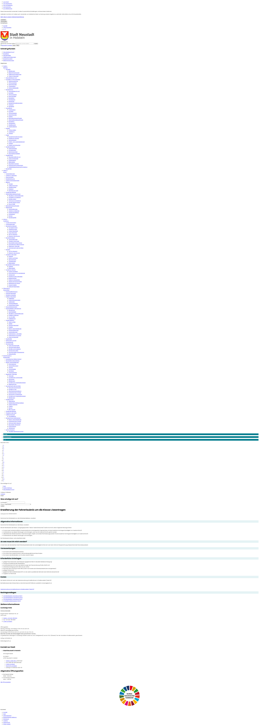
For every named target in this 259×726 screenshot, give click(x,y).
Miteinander (9, 207)
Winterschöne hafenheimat (13, 418)
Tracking (5, 720)
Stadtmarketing (13, 126)
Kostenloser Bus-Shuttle (15, 393)
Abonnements (12, 260)
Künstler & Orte (12, 389)
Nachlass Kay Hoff (13, 190)
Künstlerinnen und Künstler (15, 377)
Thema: (2, 504)
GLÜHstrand (12, 428)
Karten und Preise (13, 258)
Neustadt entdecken (11, 226)
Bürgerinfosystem (7, 59)
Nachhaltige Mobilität (14, 153)
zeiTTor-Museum (13, 234)
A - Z (4, 29)
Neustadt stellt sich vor (15, 157)
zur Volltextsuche (7, 8)
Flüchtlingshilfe (12, 217)
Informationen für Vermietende (17, 273)
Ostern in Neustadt (13, 76)
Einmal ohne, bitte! (13, 350)
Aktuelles (8, 69)
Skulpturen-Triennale (14, 246)
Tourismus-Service (11, 270)
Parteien (11, 143)
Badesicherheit (12, 278)
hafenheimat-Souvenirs (15, 335)
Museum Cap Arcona (14, 236)
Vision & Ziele (12, 322)
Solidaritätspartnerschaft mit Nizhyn (18, 167)
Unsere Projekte (13, 285)
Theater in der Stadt (14, 241)
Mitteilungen (12, 71)
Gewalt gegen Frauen (14, 202)
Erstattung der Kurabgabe (15, 276)
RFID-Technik (12, 409)
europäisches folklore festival (16, 244)
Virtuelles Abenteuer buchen (16, 431)
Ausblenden (3, 19)
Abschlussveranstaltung (15, 391)
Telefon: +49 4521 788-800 (10, 618)
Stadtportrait (9, 155)
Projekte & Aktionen (14, 315)
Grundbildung (12, 416)
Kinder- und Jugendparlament (17, 142)
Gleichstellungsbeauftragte (16, 120)
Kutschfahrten (12, 426)
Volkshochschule (13, 185)
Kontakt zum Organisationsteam (17, 382)
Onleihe (11, 406)
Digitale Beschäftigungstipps (16, 403)
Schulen (11, 184)
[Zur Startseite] (17, 40)
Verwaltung (9, 108)
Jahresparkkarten (13, 303)
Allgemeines (12, 401)
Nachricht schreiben (11, 666)
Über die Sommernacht (15, 387)
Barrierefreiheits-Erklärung (10, 717)
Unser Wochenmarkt (14, 345)
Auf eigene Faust (13, 228)
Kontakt (5, 26)
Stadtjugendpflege (11, 192)
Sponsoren (11, 379)
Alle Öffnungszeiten (6, 682)
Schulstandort (12, 150)
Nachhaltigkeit (12, 312)
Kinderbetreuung (10, 179)
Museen (8, 249)
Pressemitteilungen (14, 330)
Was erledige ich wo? (8, 52)
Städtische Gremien (14, 138)
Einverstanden (4, 21)
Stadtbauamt (12, 125)
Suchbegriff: (4, 502)
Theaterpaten (12, 261)
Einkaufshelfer (12, 354)
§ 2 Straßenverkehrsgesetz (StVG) (12, 601)
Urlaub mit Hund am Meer (15, 281)
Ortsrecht (11, 105)
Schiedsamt (12, 214)
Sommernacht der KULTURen (16, 248)
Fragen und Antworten (14, 145)
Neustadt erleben (10, 238)
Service (10, 408)
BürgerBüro (6, 54)
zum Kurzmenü (7, 7)
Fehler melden (7, 724)
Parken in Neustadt (11, 297)
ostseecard (12, 275)
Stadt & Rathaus (7, 488)
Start (4, 486)
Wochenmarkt (9, 344)
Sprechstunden (13, 84)
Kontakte (11, 93)
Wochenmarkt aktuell (14, 347)
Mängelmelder (7, 55)
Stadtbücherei (12, 187)
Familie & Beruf (12, 199)
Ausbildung (12, 132)
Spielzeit (11, 256)
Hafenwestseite (13, 148)
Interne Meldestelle (13, 88)
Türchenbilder (12, 369)
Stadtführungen (13, 229)
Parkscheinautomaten (14, 300)
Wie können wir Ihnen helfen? (8, 43)
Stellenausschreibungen (9, 57)
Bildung (8, 182)
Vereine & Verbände (11, 175)
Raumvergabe (12, 96)
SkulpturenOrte (12, 384)
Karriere (11, 116)
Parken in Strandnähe (14, 280)
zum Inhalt (6, 2)
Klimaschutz (12, 310)
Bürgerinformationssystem (15, 103)
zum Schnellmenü (7, 5)
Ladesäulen (12, 302)
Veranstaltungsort (13, 366)
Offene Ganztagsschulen (12, 180)
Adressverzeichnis (13, 81)
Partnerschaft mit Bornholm (16, 165)
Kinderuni (11, 189)
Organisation (12, 86)
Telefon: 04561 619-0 (11, 661)
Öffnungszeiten (7, 27)
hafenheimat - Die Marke (15, 334)
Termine (11, 367)
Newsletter (11, 106)
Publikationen (12, 318)
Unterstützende (13, 372)
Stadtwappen (12, 160)
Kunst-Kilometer (13, 233)
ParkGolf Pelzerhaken (14, 286)
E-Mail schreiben (7, 621)
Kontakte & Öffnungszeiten (13, 79)
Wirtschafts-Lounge (11, 340)
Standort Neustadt (11, 293)
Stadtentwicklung (10, 147)
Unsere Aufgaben (13, 271)
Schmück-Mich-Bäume (15, 423)
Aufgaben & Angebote (15, 197)
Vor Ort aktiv (12, 317)
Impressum (6, 719)
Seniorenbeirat (12, 140)
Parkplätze (11, 298)
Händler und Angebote (15, 349)
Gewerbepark (9, 342)
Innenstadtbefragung (11, 292)
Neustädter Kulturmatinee (15, 243)
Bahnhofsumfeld (13, 152)
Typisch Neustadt (13, 231)
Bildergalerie (12, 162)
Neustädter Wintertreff (14, 425)
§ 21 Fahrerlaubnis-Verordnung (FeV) (12, 596)
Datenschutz (6, 722)
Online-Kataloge (13, 404)
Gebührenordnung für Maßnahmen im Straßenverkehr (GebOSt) (17, 589)
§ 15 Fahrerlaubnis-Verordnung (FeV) (12, 599)
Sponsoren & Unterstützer (15, 394)
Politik (7, 135)
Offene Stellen (12, 130)
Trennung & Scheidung (15, 201)
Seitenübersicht (7, 715)
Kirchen (10, 216)
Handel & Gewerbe (11, 295)
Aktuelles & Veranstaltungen (16, 196)
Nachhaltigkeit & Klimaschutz (13, 308)
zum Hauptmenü (7, 3)
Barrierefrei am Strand (14, 283)
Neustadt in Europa (14, 164)
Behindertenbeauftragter (15, 118)
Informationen (12, 364)
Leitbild (10, 324)
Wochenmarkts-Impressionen (16, 352)
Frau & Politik (12, 204)
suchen (2, 506)
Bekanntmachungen (8, 60)
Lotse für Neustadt (13, 158)
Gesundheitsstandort (11, 307)
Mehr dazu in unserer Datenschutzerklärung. (12, 17)
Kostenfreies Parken (14, 305)
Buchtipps (11, 371)
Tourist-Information (11, 222)
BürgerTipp (11, 101)
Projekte (11, 327)
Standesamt (12, 100)
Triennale (11, 376)
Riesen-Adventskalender (15, 329)
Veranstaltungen (10, 174)
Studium (11, 133)
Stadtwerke (9, 339)
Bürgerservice (9, 89)
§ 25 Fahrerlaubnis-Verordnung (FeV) (13, 597)
